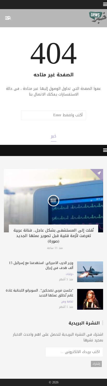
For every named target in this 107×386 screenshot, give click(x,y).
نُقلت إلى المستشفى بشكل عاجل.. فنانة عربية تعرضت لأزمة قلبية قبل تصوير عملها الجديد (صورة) (53, 236)
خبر (53, 136)
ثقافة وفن (67, 301)
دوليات (69, 274)
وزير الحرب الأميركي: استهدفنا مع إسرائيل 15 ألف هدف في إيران (41, 265)
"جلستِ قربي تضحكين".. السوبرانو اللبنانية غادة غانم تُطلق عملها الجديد (39, 293)
